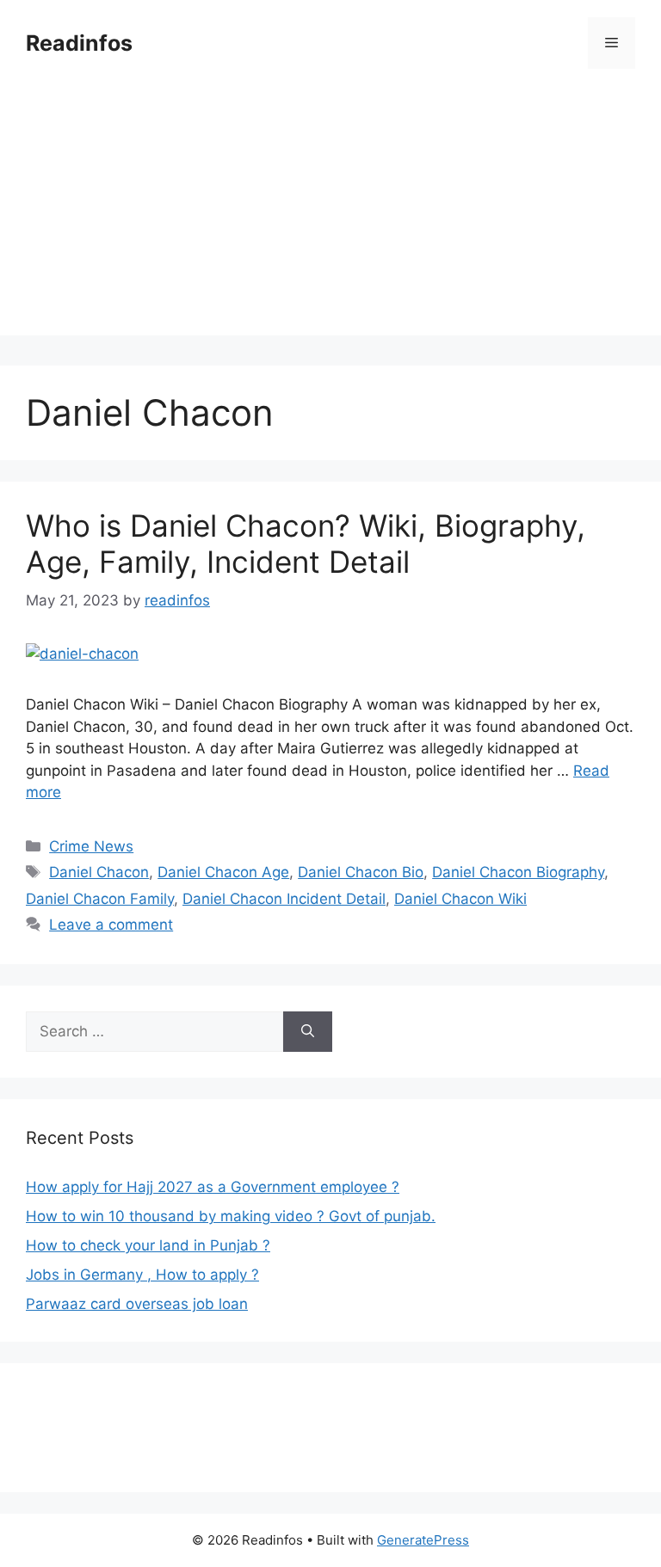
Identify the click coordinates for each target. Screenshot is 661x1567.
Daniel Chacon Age (223, 872)
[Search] (307, 1032)
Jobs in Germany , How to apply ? (142, 1274)
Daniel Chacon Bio (360, 872)
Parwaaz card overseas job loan (137, 1303)
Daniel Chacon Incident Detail (284, 898)
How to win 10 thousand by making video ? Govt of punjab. (231, 1216)
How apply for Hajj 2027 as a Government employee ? (212, 1186)
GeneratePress (423, 1540)
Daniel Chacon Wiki (460, 898)
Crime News (91, 846)
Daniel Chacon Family (100, 898)
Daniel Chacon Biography (518, 872)
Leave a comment (111, 924)
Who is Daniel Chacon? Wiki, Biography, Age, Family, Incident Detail (305, 543)
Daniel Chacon (99, 872)
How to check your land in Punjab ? (148, 1245)
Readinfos (79, 43)
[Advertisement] (330, 215)
